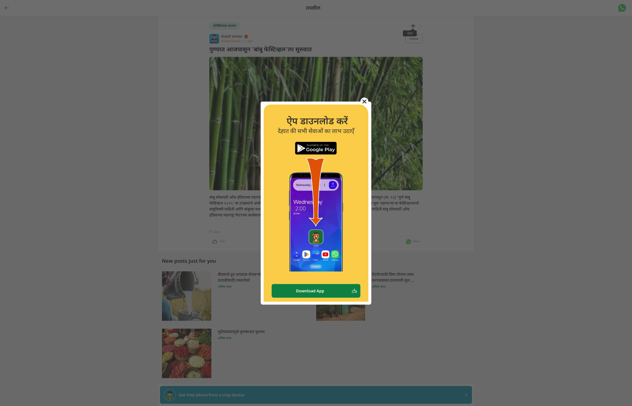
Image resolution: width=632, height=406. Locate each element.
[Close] (364, 101)
